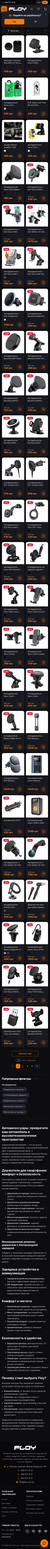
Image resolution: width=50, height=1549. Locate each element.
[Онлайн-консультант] (44, 1543)
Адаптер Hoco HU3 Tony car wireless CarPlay (12, 1032)
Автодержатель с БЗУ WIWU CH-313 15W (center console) (37, 230)
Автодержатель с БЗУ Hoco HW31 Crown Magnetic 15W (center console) (13, 526)
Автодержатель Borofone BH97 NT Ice (36, 357)
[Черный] (5, 66)
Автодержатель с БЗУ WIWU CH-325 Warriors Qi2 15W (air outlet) (13, 863)
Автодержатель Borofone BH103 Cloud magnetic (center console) (11, 399)
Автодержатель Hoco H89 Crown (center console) (11, 610)
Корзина (30, 1496)
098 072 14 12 (27, 1474)
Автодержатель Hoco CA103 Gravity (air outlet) (36, 610)
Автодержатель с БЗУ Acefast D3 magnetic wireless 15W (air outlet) (11, 315)
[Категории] (4, 9)
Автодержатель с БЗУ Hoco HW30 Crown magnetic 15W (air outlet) (37, 188)
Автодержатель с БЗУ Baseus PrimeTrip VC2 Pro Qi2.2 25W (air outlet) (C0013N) (13, 779)
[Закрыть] (45, 14)
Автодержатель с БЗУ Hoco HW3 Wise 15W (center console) (37, 272)
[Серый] (5, 277)
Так (14, 21)
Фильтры (15, 31)
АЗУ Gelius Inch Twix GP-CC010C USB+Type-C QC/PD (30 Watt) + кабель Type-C (37, 104)
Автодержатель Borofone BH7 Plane (12, 357)
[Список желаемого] (38, 9)
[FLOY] (18, 9)
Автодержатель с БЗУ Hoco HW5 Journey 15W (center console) (13, 230)
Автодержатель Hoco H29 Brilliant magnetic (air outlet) (12, 188)
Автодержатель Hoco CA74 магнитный (11, 104)
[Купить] (19, 71)
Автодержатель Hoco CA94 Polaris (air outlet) (36, 652)
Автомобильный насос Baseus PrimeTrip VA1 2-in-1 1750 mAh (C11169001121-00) (36, 779)
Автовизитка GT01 (12, 820)
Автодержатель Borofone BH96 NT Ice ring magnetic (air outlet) (37, 315)
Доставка (6, 1503)
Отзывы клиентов (9, 1512)
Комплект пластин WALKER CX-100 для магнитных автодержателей (13, 61)
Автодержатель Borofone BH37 (35, 441)
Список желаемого (34, 1500)
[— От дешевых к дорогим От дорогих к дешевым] (37, 30)
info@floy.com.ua (26, 1482)
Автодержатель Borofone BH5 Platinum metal (11, 441)
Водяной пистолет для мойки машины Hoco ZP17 (36, 906)
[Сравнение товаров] (21, 44)
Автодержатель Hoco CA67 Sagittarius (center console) (12, 695)
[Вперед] (37, 1066)
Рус (44, 2)
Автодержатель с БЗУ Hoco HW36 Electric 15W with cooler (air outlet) (11, 990)
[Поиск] (32, 9)
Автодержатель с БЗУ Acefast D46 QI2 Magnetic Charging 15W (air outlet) (35, 484)
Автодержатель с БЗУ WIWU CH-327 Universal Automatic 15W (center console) (37, 863)
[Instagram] (27, 1531)
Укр (38, 2)
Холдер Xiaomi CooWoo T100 (10, 146)
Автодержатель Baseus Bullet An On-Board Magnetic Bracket (13, 737)
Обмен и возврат (9, 1508)
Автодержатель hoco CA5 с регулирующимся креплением (36, 146)
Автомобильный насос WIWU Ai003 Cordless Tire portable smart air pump (36, 821)
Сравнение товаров (35, 1505)
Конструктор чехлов (35, 1513)
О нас (4, 1499)
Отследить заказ (33, 1509)
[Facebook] (33, 1531)
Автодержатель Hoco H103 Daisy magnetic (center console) (35, 990)
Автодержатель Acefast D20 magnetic (11, 906)
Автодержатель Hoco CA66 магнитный (35, 61)
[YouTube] (45, 1531)
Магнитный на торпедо (14, 1112)
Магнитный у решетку (14, 1106)
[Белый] (29, 151)
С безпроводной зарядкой (16, 1095)
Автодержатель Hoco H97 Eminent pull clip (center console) (12, 568)
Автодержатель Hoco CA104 (11, 652)
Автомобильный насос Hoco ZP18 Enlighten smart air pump (36, 948)
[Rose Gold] (5, 953)
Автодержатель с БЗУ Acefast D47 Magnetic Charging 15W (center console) (13, 484)
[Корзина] (45, 9)
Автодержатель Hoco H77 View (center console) (35, 526)
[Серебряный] (5, 109)
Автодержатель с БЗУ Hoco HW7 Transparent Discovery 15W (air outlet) (12, 272)
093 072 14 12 (27, 1478)
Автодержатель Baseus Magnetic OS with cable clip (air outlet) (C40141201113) (13, 948)
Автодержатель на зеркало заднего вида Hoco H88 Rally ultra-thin (37, 568)
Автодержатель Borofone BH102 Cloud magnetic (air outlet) (36, 399)
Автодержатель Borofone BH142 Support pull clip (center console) (35, 1032)
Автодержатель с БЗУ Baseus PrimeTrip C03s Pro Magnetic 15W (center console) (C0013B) (36, 737)
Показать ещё (25, 1053)
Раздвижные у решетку (14, 1089)
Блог (4, 1516)
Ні (36, 21)
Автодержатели (9, 1085)
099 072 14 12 (10, 2)
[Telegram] (39, 1531)
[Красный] (8, 953)
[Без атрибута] (5, 151)
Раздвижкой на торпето (15, 1101)
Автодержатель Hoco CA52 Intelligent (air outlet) (37, 695)
